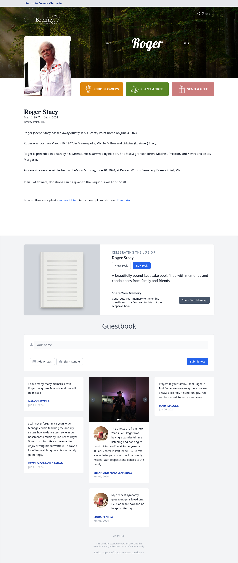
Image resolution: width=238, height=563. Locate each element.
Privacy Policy (108, 546)
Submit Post (197, 361)
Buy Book (141, 265)
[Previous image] (93, 399)
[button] (119, 399)
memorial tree (68, 200)
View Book (121, 265)
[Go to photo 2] (120, 419)
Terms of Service (129, 546)
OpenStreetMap (123, 552)
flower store (124, 200)
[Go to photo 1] (118, 420)
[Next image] (145, 399)
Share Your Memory (194, 300)
